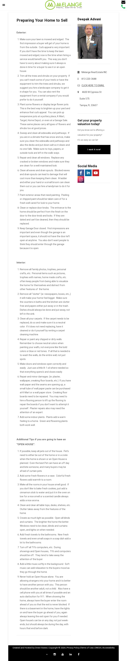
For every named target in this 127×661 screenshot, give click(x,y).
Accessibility (108, 647)
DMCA (98, 647)
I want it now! (94, 149)
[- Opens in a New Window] (81, 173)
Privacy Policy (73, 647)
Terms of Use (87, 647)
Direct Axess (41, 647)
